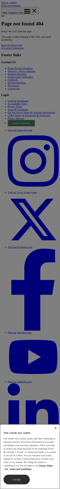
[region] (30, 456)
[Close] (55, 428)
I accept (17, 479)
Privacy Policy (46, 465)
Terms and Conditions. (20, 469)
